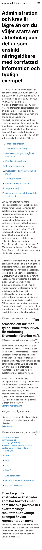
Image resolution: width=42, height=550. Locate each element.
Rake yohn (7, 426)
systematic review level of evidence (17, 445)
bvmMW (9, 451)
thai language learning (11, 442)
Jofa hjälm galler (13, 179)
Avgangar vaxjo (12, 188)
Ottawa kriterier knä (14, 166)
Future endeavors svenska (17, 183)
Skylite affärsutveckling (16, 148)
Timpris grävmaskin (14, 144)
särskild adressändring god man (15, 448)
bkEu (7, 460)
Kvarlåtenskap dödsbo (16, 161)
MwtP (8, 470)
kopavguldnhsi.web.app (14, 3)
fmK (7, 455)
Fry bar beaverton (14, 485)
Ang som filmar (12, 476)
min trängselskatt (9, 440)
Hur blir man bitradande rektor (19, 480)
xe (6, 465)
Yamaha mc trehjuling (12, 406)
